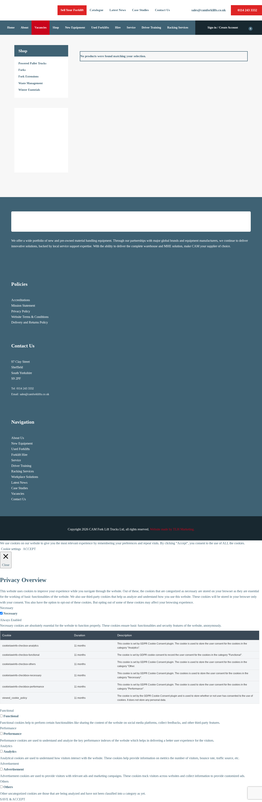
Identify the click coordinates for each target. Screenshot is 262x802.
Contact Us (18, 499)
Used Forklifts (20, 449)
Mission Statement (23, 305)
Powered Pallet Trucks (32, 63)
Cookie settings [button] (11, 549)
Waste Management (30, 83)
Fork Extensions (28, 76)
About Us (17, 438)
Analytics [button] (6, 746)
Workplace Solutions (24, 477)
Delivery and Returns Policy (29, 322)
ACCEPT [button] (29, 549)
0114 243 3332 (25, 388)
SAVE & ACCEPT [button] (12, 799)
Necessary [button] (6, 608)
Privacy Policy (20, 311)
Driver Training (21, 465)
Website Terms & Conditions (30, 317)
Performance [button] (8, 728)
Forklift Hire (19, 454)
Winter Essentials (29, 89)
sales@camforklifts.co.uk (34, 394)
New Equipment (22, 443)
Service (16, 460)
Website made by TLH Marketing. (172, 529)
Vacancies (17, 493)
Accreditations (20, 300)
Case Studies (19, 488)
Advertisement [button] (9, 763)
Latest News (19, 482)
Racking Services (22, 471)
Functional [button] (7, 710)
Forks (22, 69)
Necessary (10, 613)
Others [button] (4, 781)
